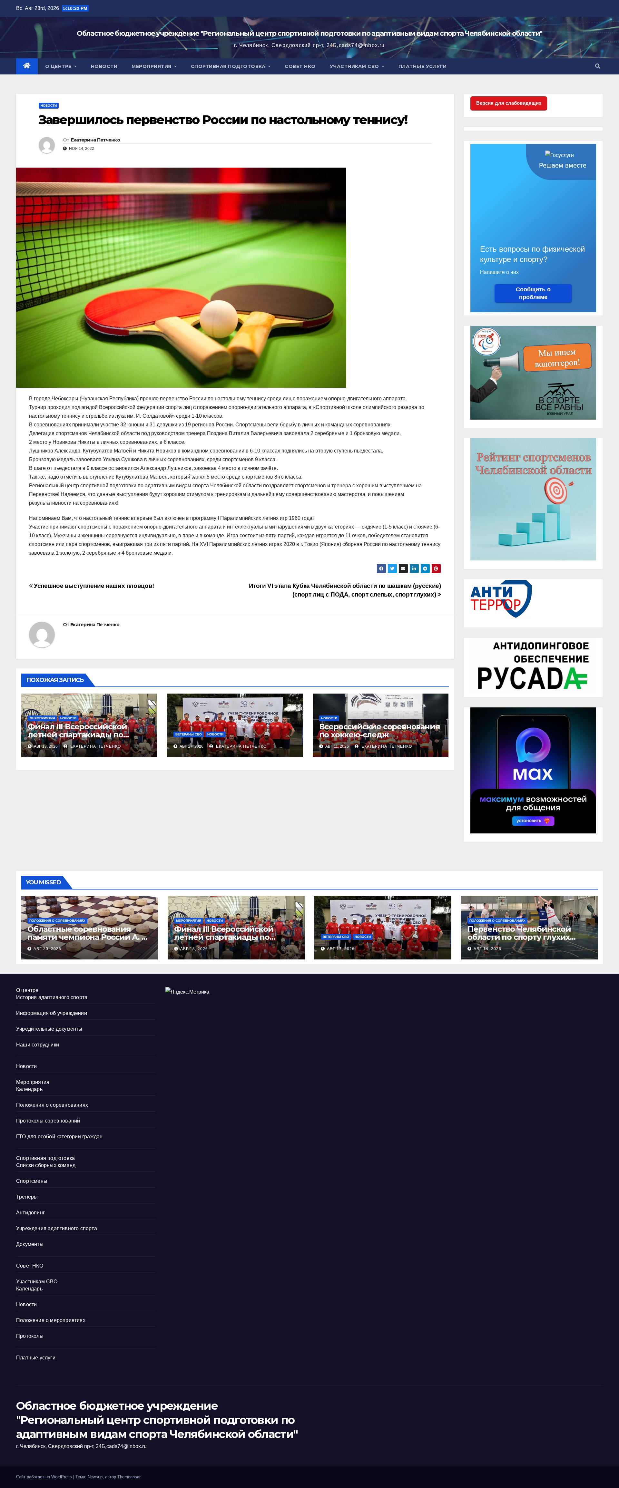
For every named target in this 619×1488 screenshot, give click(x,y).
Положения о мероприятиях (50, 1320)
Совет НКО (300, 66)
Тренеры (27, 1197)
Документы (30, 1244)
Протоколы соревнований (48, 1120)
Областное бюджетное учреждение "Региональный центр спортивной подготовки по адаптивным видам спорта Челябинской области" (309, 33)
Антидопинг (30, 1212)
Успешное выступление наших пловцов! (93, 585)
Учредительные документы (49, 1029)
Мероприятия (152, 66)
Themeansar (129, 1476)
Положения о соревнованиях (57, 920)
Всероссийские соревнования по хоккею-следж (379, 730)
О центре (59, 66)
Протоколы (30, 1336)
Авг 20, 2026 (47, 949)
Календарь (29, 1089)
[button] (597, 66)
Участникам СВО (355, 66)
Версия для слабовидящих (508, 103)
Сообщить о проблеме (533, 293)
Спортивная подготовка (229, 66)
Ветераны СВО (188, 734)
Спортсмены (31, 1181)
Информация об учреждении (51, 1013)
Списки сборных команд (45, 1165)
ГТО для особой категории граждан (59, 1136)
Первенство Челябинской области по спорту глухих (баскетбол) (519, 937)
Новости (104, 66)
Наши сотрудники (37, 1044)
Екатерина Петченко (95, 140)
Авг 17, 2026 (341, 949)
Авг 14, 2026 (487, 949)
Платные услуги (422, 66)
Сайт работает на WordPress (44, 1476)
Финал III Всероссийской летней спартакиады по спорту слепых (77, 734)
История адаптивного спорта (51, 997)
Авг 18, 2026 (194, 949)
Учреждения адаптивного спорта (56, 1228)
